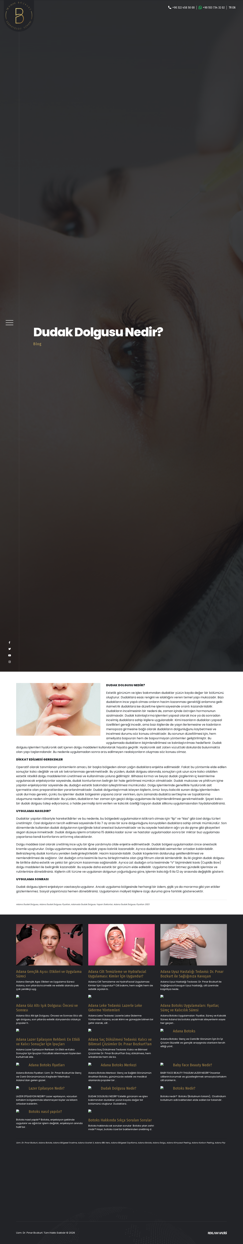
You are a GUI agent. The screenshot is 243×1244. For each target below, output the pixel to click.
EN (233, 7)
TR (230, 7)
